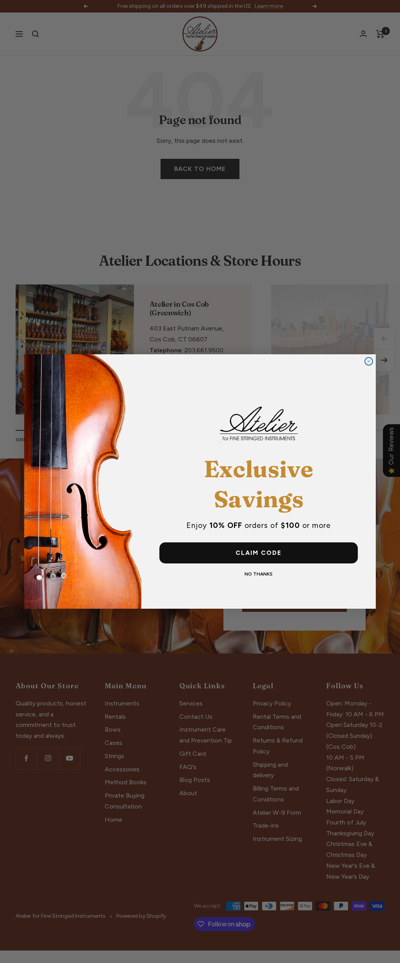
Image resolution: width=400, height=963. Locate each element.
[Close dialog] (369, 361)
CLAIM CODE (259, 552)
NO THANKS (259, 574)
